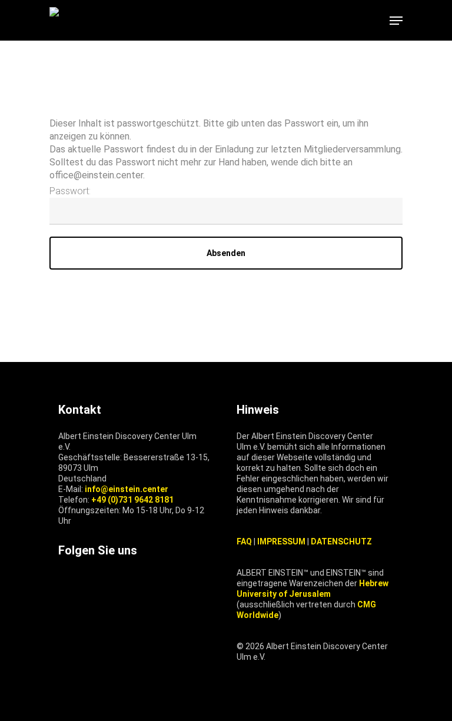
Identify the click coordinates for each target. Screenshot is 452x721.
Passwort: (70, 191)
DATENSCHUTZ (341, 541)
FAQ (244, 541)
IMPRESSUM (281, 541)
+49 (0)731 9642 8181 (132, 499)
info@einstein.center (126, 489)
